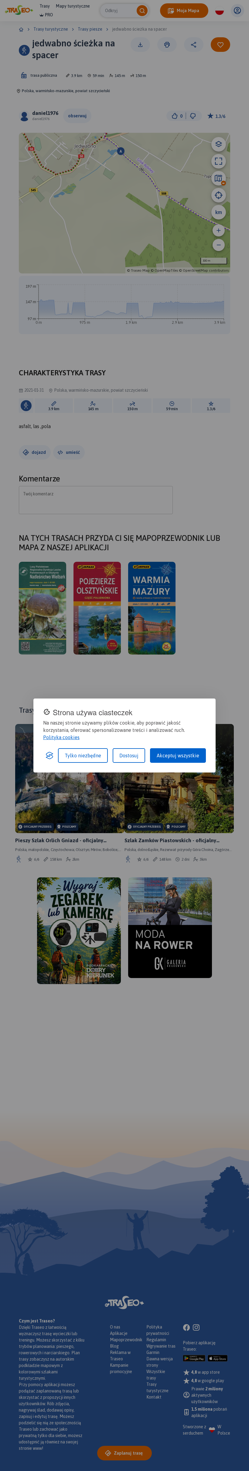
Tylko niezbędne (83, 755)
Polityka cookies (61, 737)
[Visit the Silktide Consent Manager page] (49, 755)
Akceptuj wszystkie (178, 755)
